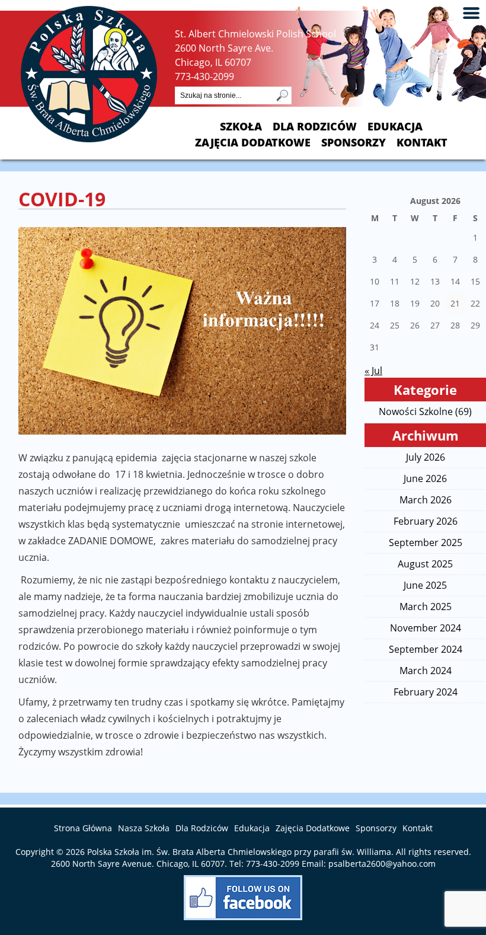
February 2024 (426, 691)
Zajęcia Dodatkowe (253, 143)
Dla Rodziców (315, 127)
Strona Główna (83, 828)
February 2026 (426, 521)
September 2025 (425, 542)
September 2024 (425, 649)
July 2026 (425, 457)
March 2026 (425, 499)
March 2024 (425, 670)
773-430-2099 (204, 76)
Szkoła (241, 127)
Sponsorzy (353, 143)
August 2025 (425, 563)
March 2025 (425, 606)
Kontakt (422, 143)
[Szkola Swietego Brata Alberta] (89, 138)
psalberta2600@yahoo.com (382, 863)
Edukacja (395, 127)
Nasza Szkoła (144, 828)
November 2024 (425, 627)
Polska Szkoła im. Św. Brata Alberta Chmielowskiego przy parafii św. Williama (239, 851)
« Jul (373, 370)
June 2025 (425, 585)
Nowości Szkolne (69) (425, 411)
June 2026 (425, 478)
